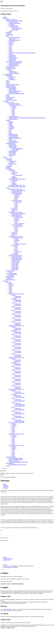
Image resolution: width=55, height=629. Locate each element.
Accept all (8, 583)
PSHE (10, 139)
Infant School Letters (16, 193)
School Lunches (12, 161)
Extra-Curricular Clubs (11, 273)
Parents (5, 157)
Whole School (18, 194)
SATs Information (13, 151)
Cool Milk (11, 162)
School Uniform (10, 275)
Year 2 (10, 46)
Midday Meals (12, 56)
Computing (11, 126)
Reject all (3, 583)
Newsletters (9, 166)
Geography (11, 128)
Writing (11, 121)
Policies (8, 82)
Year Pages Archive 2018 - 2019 (16, 434)
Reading (11, 122)
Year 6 (10, 51)
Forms (10, 31)
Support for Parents (10, 143)
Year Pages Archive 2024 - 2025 (16, 325)
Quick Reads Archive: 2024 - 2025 (17, 179)
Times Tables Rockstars (17, 148)
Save (13, 627)
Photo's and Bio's (13, 71)
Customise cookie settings (17, 583)
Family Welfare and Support (12, 84)
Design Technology (13, 135)
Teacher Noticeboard (19, 393)
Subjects (8, 120)
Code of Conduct (10, 277)
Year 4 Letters (15, 267)
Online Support (12, 154)
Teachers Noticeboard (20, 400)
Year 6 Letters (15, 269)
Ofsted (7, 96)
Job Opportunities (10, 66)
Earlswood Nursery (13, 26)
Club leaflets (15, 172)
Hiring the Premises (10, 85)
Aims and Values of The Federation (14, 61)
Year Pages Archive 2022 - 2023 (16, 389)
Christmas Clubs (18, 175)
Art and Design (12, 140)
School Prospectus (13, 22)
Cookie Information (7, 558)
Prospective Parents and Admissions (14, 20)
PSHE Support (12, 144)
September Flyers (13, 274)
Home (4, 17)
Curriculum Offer (10, 102)
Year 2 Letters (15, 264)
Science (11, 125)
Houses (8, 465)
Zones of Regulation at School (16, 458)
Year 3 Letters (15, 265)
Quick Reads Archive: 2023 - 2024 (17, 185)
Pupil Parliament (10, 463)
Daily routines (15, 29)
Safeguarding (9, 75)
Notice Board (18, 297)
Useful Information (7, 74)
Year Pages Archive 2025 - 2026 (16, 293)
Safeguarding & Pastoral (14, 40)
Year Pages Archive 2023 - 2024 (16, 357)
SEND (7, 80)
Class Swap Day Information (18, 190)
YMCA (14, 176)
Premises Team (12, 59)
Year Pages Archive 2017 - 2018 (16, 445)
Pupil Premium (12, 89)
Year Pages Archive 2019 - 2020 (16, 422)
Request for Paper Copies (15, 91)
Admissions (11, 24)
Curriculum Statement (14, 103)
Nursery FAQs (15, 27)
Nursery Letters (15, 260)
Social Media (9, 98)
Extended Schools (13, 57)
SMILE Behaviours (13, 64)
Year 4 (10, 49)
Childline (11, 78)
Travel (7, 83)
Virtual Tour (9, 32)
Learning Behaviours (14, 65)
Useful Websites (15, 149)
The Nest (11, 54)
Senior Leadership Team (14, 37)
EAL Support (12, 153)
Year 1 (10, 45)
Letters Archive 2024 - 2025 (15, 212)
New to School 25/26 (20, 223)
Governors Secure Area (11, 100)
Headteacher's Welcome (11, 19)
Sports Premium (12, 88)
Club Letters (15, 209)
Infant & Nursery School (17, 237)
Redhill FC (14, 177)
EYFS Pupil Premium (17, 28)
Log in (4, 468)
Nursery (11, 42)
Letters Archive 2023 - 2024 (15, 236)
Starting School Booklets (14, 23)
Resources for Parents (14, 460)
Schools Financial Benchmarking (16, 93)
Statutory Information (11, 87)
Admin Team (12, 41)
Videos (10, 156)
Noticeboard (17, 324)
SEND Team (12, 38)
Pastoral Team (12, 55)
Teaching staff (12, 60)
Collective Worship (13, 116)
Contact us (8, 33)
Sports (16, 253)
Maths (10, 124)
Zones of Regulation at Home (16, 459)
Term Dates (9, 158)
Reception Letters (16, 261)
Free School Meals (10, 97)
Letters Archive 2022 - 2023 (15, 255)
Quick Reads (9, 168)
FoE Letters (14, 208)
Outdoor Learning (13, 119)
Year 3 (10, 47)
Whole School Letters (17, 191)
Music (10, 133)
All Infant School (19, 217)
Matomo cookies (8, 609)
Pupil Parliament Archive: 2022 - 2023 (18, 464)
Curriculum (6, 101)
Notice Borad (18, 305)
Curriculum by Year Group (15, 105)
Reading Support (13, 145)
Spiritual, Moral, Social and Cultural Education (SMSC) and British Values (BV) (27, 117)
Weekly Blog (18, 296)
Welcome (5, 18)
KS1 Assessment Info (20, 406)
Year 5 (10, 50)
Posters (13, 173)
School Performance (13, 92)
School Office (9, 159)
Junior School (15, 245)
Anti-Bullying (12, 79)
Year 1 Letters (15, 263)
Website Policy (6, 559)
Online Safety (12, 77)
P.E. (10, 130)
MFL (10, 131)
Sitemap (5, 557)
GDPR (7, 94)
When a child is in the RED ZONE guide (18, 462)
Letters (7, 187)
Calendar (8, 167)
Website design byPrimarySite (10, 567)
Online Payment (12, 163)
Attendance (8, 278)
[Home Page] (1, 2)
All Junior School (19, 226)
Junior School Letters (17, 200)
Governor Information (14, 73)
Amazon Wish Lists (10, 279)
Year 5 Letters (15, 268)
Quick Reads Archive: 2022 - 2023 (17, 186)
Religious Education (13, 142)
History (11, 129)
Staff (7, 36)
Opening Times (9, 34)
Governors (8, 69)
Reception (11, 43)
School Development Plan (15, 63)
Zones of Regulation (11, 457)
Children (5, 281)
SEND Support (12, 152)
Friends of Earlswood (11, 68)
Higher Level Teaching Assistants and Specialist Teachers (22, 52)
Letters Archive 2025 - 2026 (15, 189)
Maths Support (12, 147)
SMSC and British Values (15, 138)
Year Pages (8, 282)
